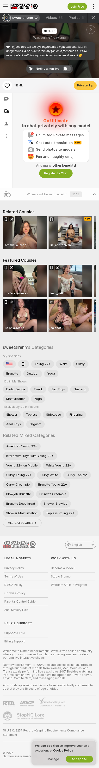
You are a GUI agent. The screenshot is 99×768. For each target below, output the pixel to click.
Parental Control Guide (20, 601)
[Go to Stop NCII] (31, 716)
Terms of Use (13, 576)
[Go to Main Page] (30, 6)
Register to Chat (56, 173)
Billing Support (14, 641)
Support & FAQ (14, 633)
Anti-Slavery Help (16, 610)
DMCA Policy (13, 585)
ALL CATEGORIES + (22, 522)
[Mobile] (23, 364)
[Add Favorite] (7, 85)
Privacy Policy (14, 568)
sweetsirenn (15, 347)
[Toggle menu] (5, 6)
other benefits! (64, 165)
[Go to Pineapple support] (8, 715)
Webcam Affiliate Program (69, 585)
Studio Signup (61, 576)
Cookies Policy (14, 593)
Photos (77, 18)
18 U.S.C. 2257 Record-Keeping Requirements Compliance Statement (43, 732)
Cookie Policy (63, 750)
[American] (9, 364)
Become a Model (62, 568)
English (77, 544)
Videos (54, 18)
